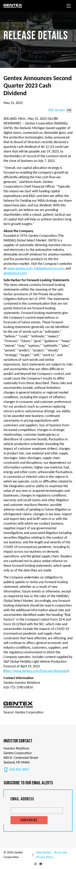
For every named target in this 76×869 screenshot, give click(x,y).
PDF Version (56, 110)
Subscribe (29, 820)
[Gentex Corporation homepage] (13, 6)
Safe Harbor (43, 852)
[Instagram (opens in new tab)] (35, 864)
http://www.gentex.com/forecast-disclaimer (36, 671)
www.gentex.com (19, 268)
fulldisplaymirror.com (49, 268)
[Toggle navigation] (69, 6)
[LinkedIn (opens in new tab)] (40, 864)
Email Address (23, 799)
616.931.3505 (16, 769)
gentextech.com (15, 273)
